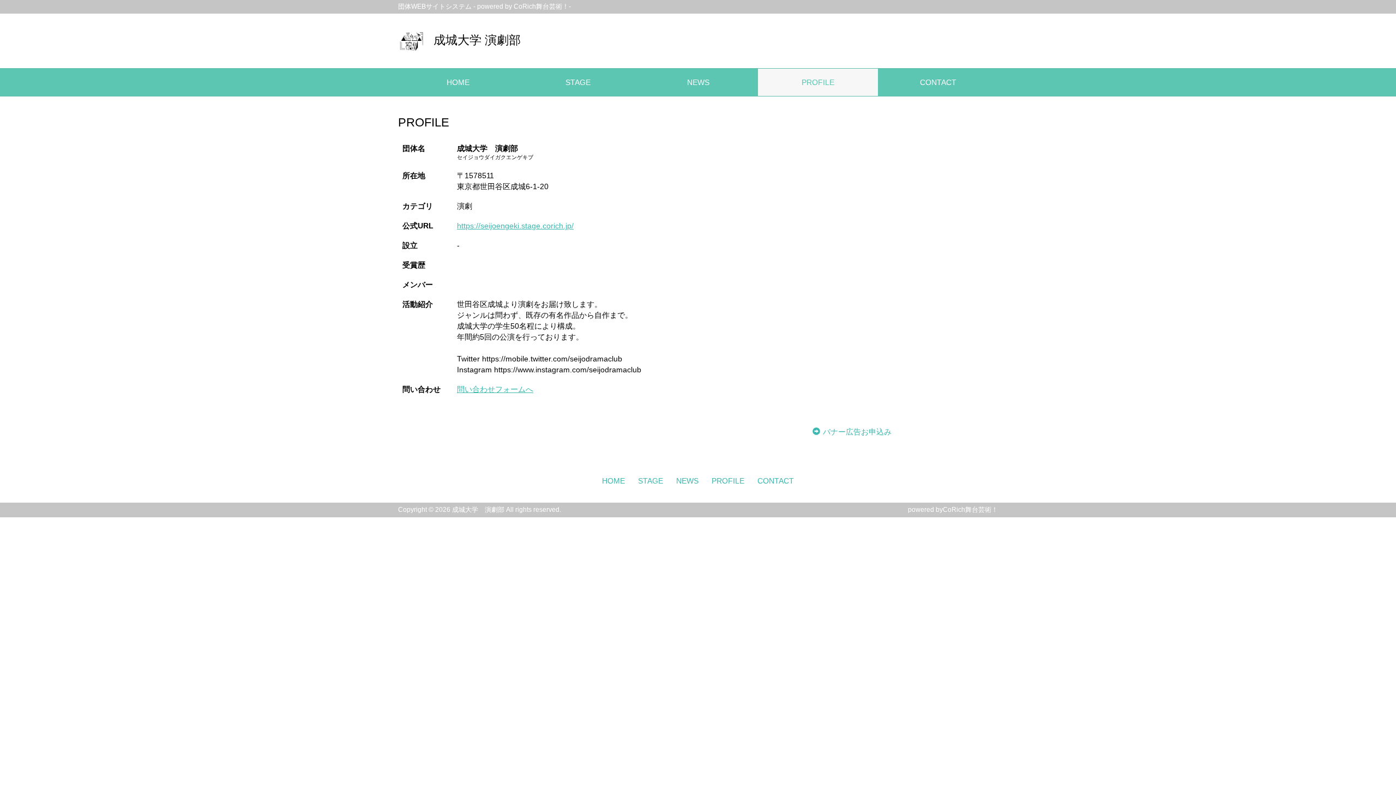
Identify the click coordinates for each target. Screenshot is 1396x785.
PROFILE (818, 82)
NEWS (698, 82)
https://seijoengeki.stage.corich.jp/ (515, 225)
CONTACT (938, 82)
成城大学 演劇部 (477, 40)
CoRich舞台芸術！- (542, 6)
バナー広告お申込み (857, 431)
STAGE (578, 82)
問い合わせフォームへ (495, 389)
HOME (458, 82)
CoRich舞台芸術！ (970, 510)
